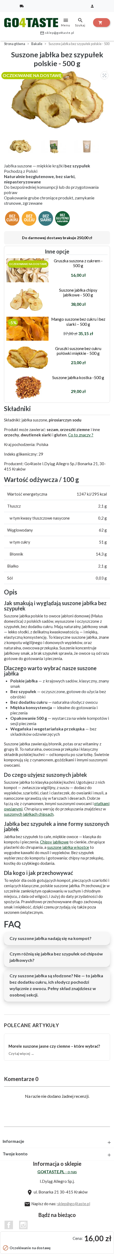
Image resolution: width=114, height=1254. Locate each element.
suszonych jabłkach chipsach (29, 814)
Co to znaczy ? (80, 434)
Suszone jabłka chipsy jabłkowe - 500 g (78, 292)
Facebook (9, 1225)
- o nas (57, 1171)
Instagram (23, 1225)
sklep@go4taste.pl (57, 33)
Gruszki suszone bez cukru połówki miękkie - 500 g (78, 351)
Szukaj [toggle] (80, 22)
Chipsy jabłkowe (54, 841)
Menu (65, 22)
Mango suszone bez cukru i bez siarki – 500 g (78, 321)
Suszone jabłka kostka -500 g (78, 377)
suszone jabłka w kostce (68, 847)
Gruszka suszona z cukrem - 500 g (78, 263)
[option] (58, 100)
